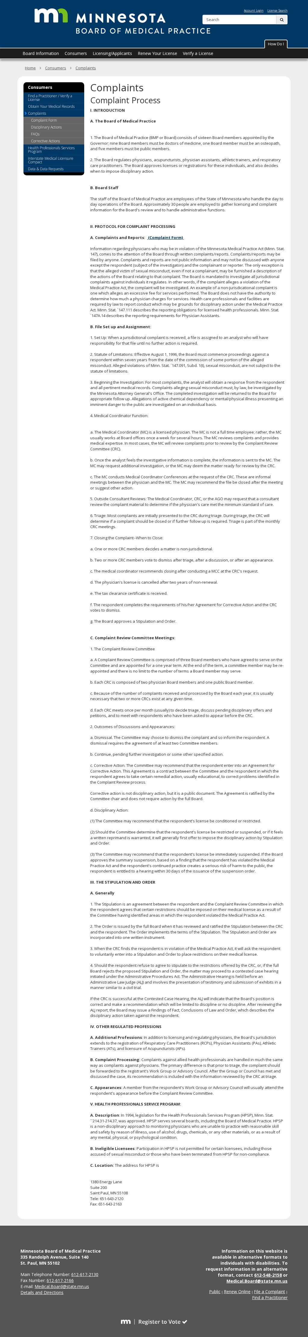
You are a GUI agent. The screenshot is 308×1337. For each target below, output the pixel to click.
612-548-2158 (268, 1275)
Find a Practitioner (270, 1297)
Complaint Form (44, 120)
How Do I (276, 44)
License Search (277, 10)
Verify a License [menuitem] (198, 53)
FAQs (35, 134)
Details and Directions (41, 1292)
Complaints (85, 68)
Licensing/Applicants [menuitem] (112, 53)
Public (214, 1291)
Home (30, 68)
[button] (276, 44)
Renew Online (237, 1291)
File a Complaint (269, 1291)
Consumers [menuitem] (76, 53)
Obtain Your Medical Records (51, 106)
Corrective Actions (45, 141)
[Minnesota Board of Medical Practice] (120, 21)
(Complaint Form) (165, 237)
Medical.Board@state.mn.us (62, 1286)
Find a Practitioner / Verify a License (50, 97)
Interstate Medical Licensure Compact (50, 160)
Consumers (55, 68)
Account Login (253, 10)
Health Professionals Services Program (51, 149)
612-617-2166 (60, 1280)
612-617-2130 (84, 1274)
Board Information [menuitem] (41, 53)
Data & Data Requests (45, 168)
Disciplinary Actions (46, 127)
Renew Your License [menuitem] (157, 53)
